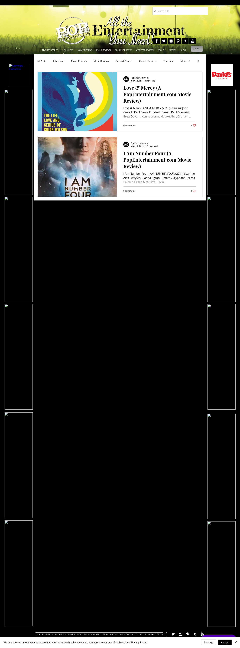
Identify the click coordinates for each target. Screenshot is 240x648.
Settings (208, 642)
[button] (198, 61)
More (183, 61)
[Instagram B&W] (171, 41)
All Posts (41, 61)
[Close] (236, 642)
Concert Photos (124, 61)
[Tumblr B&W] (185, 41)
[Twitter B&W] (164, 41)
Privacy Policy (139, 642)
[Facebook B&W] (156, 41)
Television (168, 61)
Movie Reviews (79, 61)
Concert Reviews (147, 61)
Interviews (58, 61)
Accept (225, 642)
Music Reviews (101, 61)
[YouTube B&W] (192, 41)
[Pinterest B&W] (178, 41)
